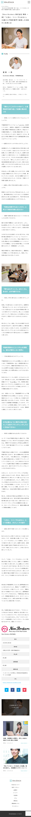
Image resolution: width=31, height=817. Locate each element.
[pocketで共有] (24, 690)
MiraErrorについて (15, 784)
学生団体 (15, 795)
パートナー (15, 792)
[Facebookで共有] (12, 690)
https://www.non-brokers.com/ (12, 682)
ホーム (3, 6)
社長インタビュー (15, 787)
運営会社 (15, 800)
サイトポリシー (15, 806)
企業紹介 (15, 790)
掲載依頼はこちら (15, 803)
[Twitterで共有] (7, 690)
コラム (6, 6)
